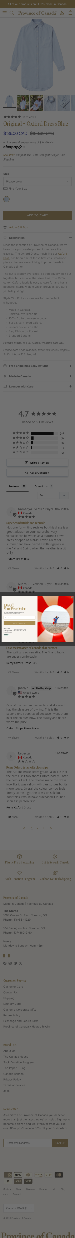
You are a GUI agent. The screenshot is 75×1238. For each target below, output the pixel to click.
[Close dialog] (72, 597)
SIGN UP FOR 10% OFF (19, 623)
